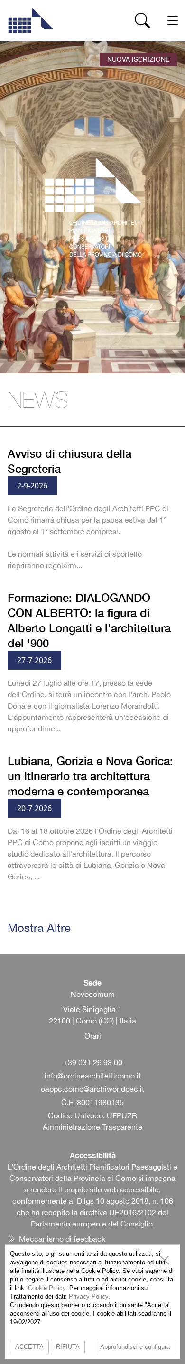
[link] (30, 21)
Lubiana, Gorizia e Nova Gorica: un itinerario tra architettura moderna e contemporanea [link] (90, 776)
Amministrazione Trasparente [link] (92, 1127)
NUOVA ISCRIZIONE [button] (138, 59)
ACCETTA (29, 1346)
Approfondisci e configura (135, 1346)
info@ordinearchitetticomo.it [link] (93, 1075)
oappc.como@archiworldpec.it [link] (92, 1089)
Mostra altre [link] (39, 927)
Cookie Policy (46, 1287)
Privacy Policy (88, 1296)
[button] (142, 20)
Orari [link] (92, 1036)
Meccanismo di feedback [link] (62, 1239)
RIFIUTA (68, 1346)
